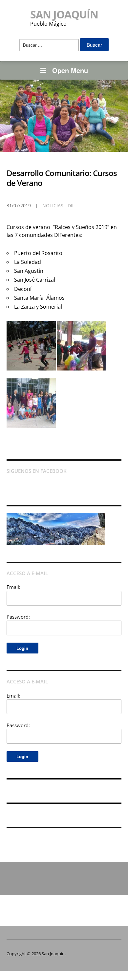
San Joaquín (64, 14)
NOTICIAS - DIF (58, 205)
